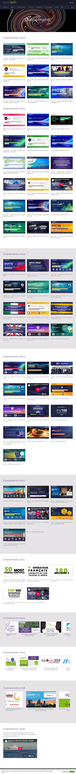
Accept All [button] (72, 771)
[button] (5, 629)
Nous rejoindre (48, 7)
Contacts (57, 7)
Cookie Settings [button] (65, 771)
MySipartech (39, 7)
